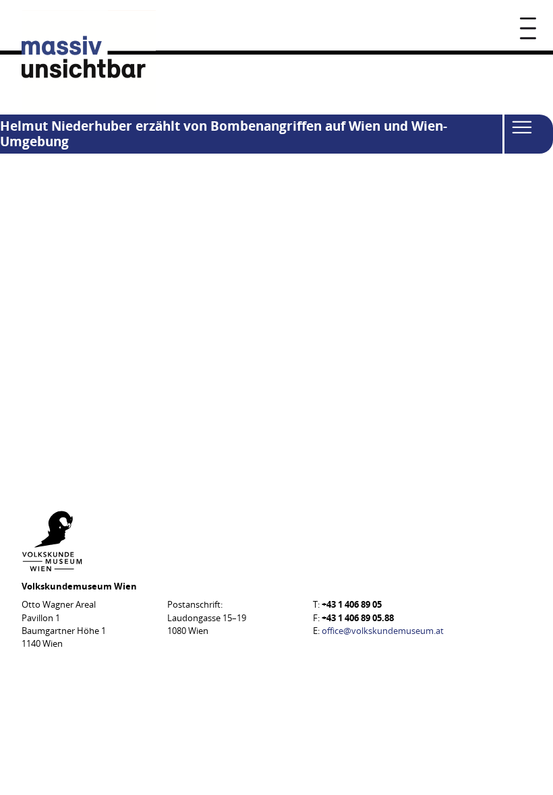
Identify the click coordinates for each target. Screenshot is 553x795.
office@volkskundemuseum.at (383, 631)
